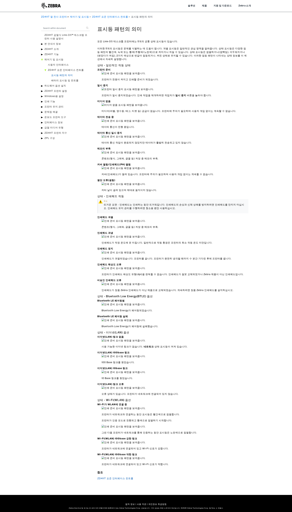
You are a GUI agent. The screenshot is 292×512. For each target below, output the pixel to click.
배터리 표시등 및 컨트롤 (65, 80)
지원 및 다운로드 (223, 6)
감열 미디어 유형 (54, 128)
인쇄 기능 (49, 101)
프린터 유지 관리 (54, 107)
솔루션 (191, 6)
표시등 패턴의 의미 (62, 75)
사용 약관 (141, 504)
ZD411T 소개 (51, 49)
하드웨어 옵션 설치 (55, 86)
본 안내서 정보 (52, 44)
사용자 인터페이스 (58, 65)
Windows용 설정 (54, 96)
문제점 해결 (51, 112)
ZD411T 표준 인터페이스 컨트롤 (110, 17)
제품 (204, 6)
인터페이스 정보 (53, 122)
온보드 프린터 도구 (55, 117)
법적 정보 (130, 504)
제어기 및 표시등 (79, 17)
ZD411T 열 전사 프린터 (54, 17)
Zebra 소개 (244, 6)
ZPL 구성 (49, 138)
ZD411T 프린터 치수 (55, 133)
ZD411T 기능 (51, 54)
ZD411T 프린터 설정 (55, 91)
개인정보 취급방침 (157, 504)
